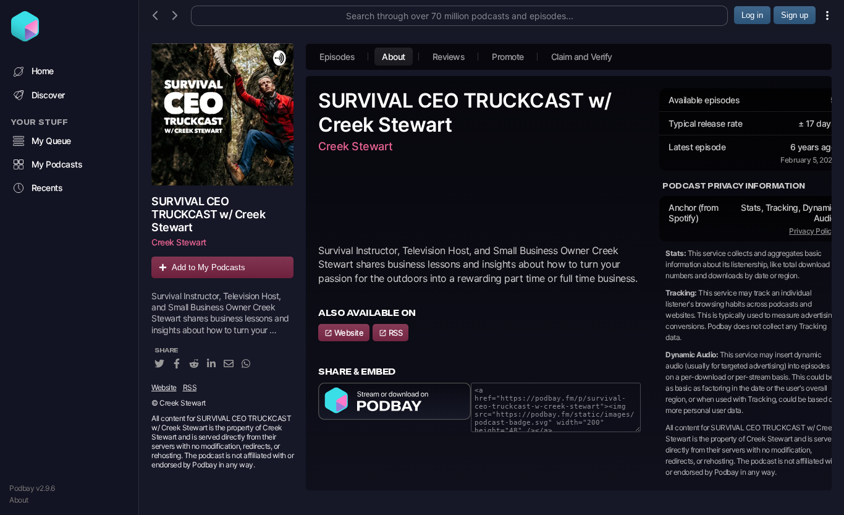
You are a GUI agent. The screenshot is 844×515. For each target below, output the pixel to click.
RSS (190, 387)
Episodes (337, 56)
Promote (508, 56)
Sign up (794, 15)
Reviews (449, 56)
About (18, 499)
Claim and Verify (581, 56)
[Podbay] (25, 38)
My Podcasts (57, 164)
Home (43, 71)
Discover (48, 95)
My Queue (51, 140)
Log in (752, 15)
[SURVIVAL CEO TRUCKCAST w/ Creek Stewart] (222, 114)
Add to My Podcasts (208, 267)
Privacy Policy (812, 231)
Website (164, 387)
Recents (47, 187)
